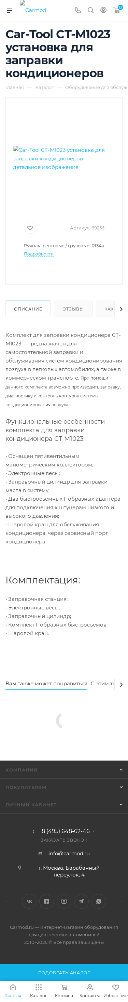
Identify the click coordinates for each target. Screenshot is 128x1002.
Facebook (46, 901)
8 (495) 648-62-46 (66, 831)
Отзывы (73, 309)
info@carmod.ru (69, 853)
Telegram (81, 901)
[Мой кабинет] (103, 11)
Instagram (64, 901)
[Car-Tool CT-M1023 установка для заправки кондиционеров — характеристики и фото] (64, 158)
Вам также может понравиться (46, 683)
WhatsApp (98, 901)
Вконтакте (29, 901)
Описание (28, 309)
